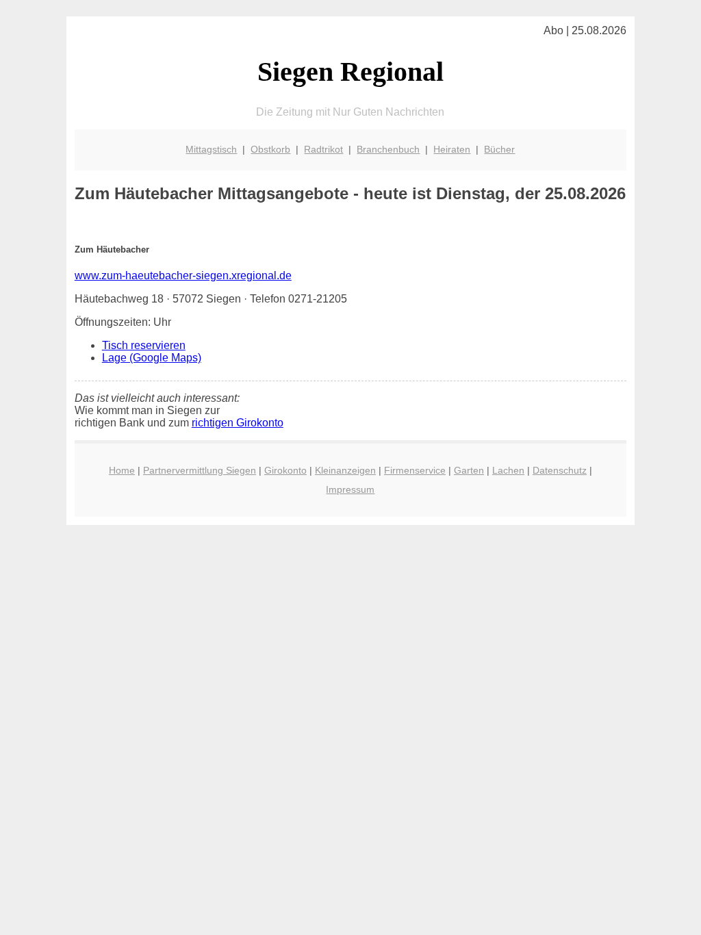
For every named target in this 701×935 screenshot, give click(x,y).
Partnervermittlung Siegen (199, 470)
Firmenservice (415, 470)
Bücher (499, 149)
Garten (469, 470)
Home (122, 470)
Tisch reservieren (144, 345)
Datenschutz (560, 470)
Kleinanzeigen (345, 470)
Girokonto (285, 470)
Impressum (350, 489)
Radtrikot (323, 149)
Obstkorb (270, 149)
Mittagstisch (211, 149)
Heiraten (451, 149)
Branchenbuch (388, 149)
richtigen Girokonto (237, 422)
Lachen (508, 470)
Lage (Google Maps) (151, 357)
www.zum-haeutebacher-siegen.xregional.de (183, 275)
